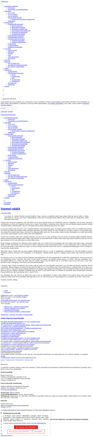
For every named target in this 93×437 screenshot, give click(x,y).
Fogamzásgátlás (12, 71)
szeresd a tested (12, 50)
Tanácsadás (4, 111)
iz (4, 201)
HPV (13, 78)
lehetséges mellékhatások (19, 42)
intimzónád (7, 11)
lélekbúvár (11, 52)
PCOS (13, 75)
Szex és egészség (13, 16)
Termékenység (12, 83)
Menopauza (11, 84)
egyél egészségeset (13, 57)
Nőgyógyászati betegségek (15, 73)
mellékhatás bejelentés (29, 359)
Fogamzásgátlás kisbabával (16, 37)
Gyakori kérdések (13, 45)
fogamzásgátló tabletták (18, 34)
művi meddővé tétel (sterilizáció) (21, 30)
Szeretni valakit (10, 208)
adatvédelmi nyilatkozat (10, 359)
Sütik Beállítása (38, 431)
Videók (6, 68)
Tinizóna (6, 86)
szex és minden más (13, 63)
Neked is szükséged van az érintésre (14, 308)
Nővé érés (7, 60)
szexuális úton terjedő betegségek (17, 65)
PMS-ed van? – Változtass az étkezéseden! (16, 306)
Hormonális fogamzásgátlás (19, 32)
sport (9, 55)
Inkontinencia (15, 81)
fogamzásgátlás (8, 22)
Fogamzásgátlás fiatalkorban (16, 35)
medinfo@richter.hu (6, 435)
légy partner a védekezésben (16, 66)
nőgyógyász (11, 8)
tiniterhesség (11, 21)
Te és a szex (11, 13)
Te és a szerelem (12, 14)
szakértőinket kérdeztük (11, 6)
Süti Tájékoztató (38, 423)
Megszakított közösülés (18, 27)
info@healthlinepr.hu (11, 389)
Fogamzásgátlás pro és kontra (16, 39)
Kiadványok (7, 70)
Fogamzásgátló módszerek (15, 24)
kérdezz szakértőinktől (57, 103)
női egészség (11, 58)
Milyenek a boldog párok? (11, 310)
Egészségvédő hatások (18, 40)
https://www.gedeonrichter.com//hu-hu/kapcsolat (14, 405)
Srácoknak (7, 62)
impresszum (3, 359)
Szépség (10, 53)
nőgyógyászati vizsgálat (15, 17)
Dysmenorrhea (16, 79)
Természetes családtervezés (19, 29)
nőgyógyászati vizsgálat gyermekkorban (23, 19)
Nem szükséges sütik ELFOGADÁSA (26, 427)
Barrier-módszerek (17, 26)
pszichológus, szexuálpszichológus (18, 9)
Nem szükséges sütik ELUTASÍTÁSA (19, 431)
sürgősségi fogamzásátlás (15, 47)
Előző (6, 290)
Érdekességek (12, 44)
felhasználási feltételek (20, 359)
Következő (7, 292)
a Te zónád (7, 48)
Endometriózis (16, 76)
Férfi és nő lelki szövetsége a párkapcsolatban (17, 311)
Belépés (10, 111)
